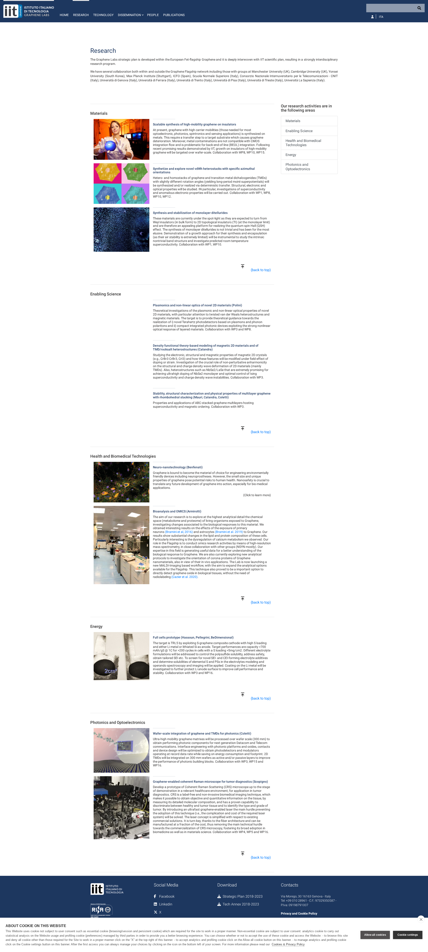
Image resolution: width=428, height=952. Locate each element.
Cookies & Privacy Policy (288, 944)
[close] (421, 919)
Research (81, 15)
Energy (291, 155)
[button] (130, 11)
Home (64, 15)
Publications (174, 15)
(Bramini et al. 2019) (229, 532)
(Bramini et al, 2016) (179, 532)
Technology (103, 15)
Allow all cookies (375, 934)
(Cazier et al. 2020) (184, 577)
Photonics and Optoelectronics (298, 166)
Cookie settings (407, 934)
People (153, 15)
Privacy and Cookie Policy (299, 913)
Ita (381, 16)
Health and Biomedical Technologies (303, 143)
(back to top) (261, 270)
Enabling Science (299, 131)
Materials (293, 121)
